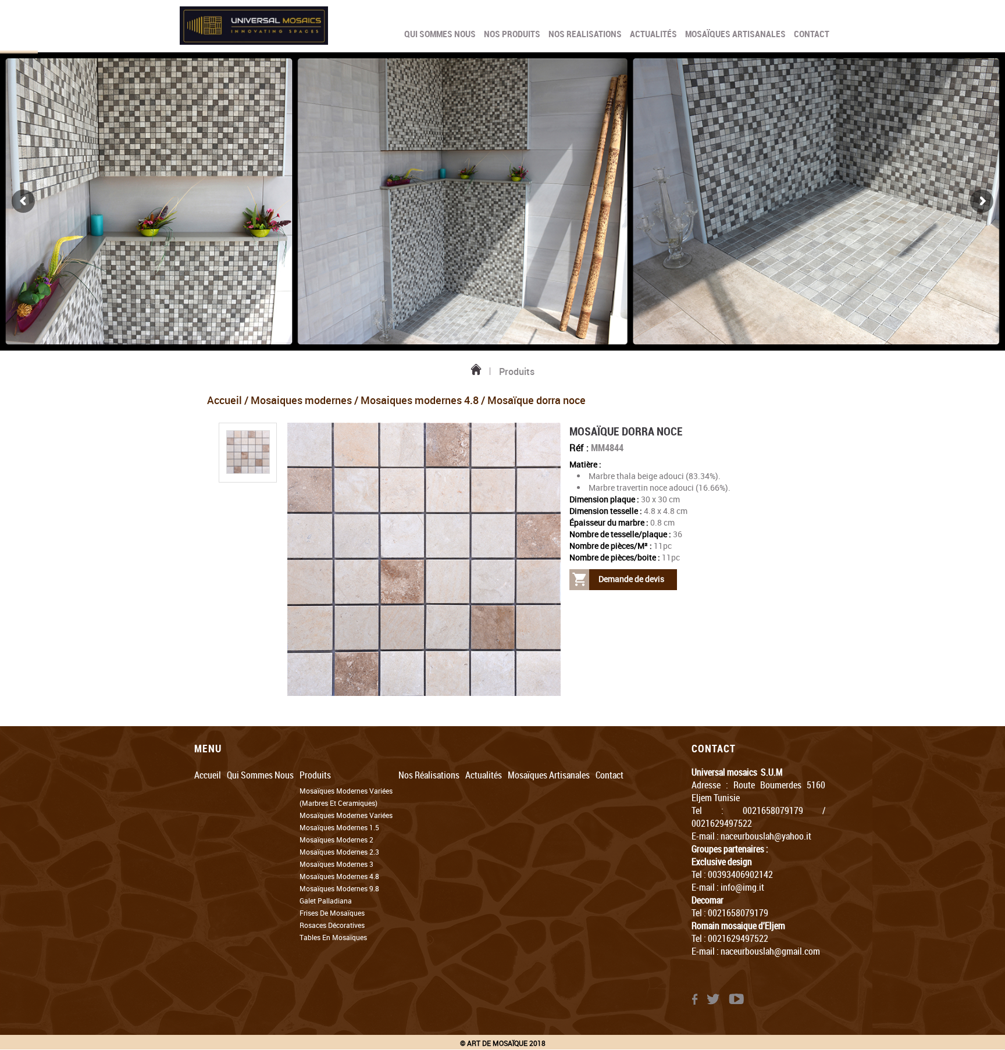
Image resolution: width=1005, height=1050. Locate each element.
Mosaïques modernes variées (346, 815)
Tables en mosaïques (333, 937)
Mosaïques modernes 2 (336, 839)
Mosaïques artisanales (735, 34)
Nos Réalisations (428, 775)
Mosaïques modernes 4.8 (339, 876)
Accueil (224, 400)
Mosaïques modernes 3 (336, 864)
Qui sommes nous (440, 34)
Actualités (653, 34)
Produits (315, 775)
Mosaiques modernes (301, 400)
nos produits (512, 34)
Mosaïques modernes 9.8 (339, 888)
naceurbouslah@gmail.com (770, 951)
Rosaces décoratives (332, 925)
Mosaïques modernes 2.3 (339, 851)
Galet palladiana (326, 900)
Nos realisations (585, 34)
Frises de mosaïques (332, 912)
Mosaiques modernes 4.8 (420, 400)
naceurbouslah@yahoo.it (766, 836)
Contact (811, 34)
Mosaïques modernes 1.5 (339, 827)
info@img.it (742, 887)
